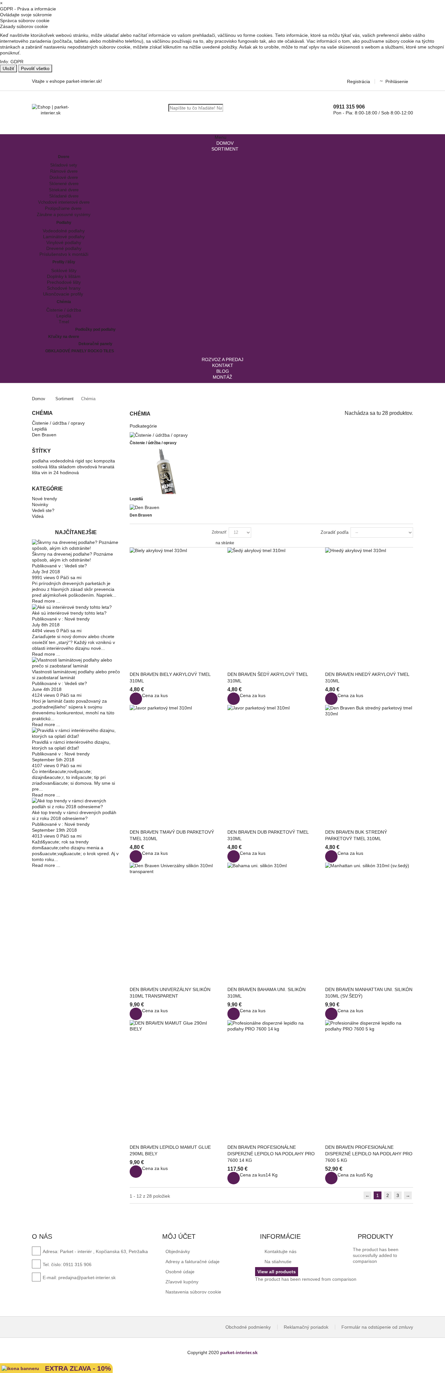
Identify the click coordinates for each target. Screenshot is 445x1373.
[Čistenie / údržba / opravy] (159, 434)
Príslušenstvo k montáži (63, 254)
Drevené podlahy (63, 248)
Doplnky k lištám (63, 276)
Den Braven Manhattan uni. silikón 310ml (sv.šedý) (368, 993)
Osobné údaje (179, 1271)
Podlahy (63, 222)
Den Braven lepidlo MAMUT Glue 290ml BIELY (170, 1150)
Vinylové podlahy (63, 242)
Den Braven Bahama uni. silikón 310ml (266, 993)
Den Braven (44, 434)
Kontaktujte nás (279, 1251)
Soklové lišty (64, 270)
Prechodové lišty (64, 282)
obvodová (87, 466)
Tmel (64, 321)
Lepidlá (63, 315)
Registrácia (358, 81)
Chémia (64, 301)
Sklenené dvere (64, 183)
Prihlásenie (396, 81)
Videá (38, 516)
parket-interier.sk (239, 1352)
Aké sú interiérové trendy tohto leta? (69, 613)
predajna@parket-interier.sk (87, 1277)
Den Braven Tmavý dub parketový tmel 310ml (172, 835)
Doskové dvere (64, 177)
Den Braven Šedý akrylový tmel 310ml (267, 677)
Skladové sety (63, 165)
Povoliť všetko (35, 68)
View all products (276, 1271)
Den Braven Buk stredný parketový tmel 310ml (356, 835)
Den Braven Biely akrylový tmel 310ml (170, 677)
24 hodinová (66, 472)
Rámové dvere (64, 171)
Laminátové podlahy (64, 236)
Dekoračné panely (95, 344)
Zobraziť (219, 532)
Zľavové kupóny (181, 1281)
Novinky (40, 504)
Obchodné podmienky (248, 1327)
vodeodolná (62, 460)
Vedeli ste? (43, 510)
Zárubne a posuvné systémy (64, 214)
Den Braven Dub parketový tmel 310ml (268, 835)
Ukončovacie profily (63, 294)
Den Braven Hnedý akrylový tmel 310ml (367, 677)
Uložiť (8, 68)
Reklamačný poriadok (306, 1327)
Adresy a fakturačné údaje (192, 1261)
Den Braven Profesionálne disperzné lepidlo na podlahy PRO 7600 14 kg (271, 1154)
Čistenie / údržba (63, 310)
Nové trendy (44, 498)
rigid (80, 460)
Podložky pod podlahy (95, 329)
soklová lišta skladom (54, 466)
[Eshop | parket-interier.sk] (50, 110)
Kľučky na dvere (63, 336)
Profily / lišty (63, 262)
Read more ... (46, 601)
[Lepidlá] (162, 470)
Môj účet (178, 1236)
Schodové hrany (63, 288)
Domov (38, 398)
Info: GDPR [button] (11, 61)
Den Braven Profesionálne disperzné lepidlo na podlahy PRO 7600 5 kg (368, 1154)
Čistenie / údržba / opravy (58, 423)
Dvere (63, 156)
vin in (47, 472)
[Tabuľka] (133, 532)
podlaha (41, 460)
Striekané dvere (64, 189)
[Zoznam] (143, 532)
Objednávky (177, 1251)
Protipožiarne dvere (64, 208)
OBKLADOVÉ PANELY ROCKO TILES (79, 351)
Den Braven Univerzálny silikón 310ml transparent (170, 993)
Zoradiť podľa (335, 532)
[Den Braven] (144, 507)
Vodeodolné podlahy (64, 230)
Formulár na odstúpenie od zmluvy (377, 1327)
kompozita (104, 460)
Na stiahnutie (277, 1261)
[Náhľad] (136, 699)
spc (89, 460)
